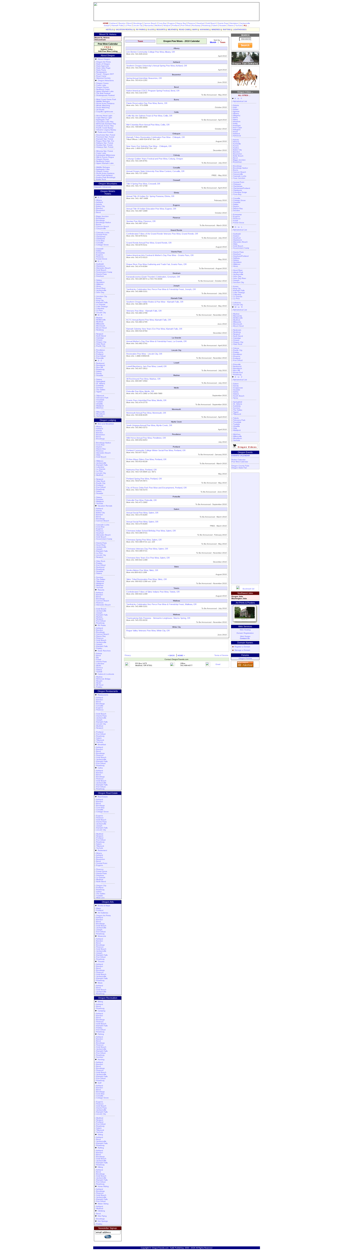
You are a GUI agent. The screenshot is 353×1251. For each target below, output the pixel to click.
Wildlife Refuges (103, 101)
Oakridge (100, 338)
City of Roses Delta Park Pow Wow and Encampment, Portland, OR (156, 488)
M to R (238, 307)
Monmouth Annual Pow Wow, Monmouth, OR (146, 413)
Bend (129, 23)
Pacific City (100, 346)
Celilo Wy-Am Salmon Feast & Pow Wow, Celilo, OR (149, 116)
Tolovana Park (102, 398)
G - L (99, 261)
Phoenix (99, 352)
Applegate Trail (102, 120)
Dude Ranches (103, 651)
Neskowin (237, 330)
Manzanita (148, 25)
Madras (99, 318)
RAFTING (227, 30)
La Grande (100, 304)
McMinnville (101, 320)
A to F (238, 98)
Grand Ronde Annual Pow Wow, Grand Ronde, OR (149, 243)
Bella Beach (238, 156)
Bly (97, 657)
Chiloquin (237, 184)
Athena (236, 142)
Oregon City (101, 342)
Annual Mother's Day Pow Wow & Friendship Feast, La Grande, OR (156, 341)
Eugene (171, 23)
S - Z (99, 361)
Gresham (100, 276)
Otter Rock (100, 344)
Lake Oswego (102, 306)
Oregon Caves (102, 83)
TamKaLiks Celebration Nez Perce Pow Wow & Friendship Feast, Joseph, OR (161, 289)
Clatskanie (100, 239)
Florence (191, 23)
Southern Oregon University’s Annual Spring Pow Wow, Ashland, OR (156, 66)
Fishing (100, 1034)
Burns (98, 224)
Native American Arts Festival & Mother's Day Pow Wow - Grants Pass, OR (160, 255)
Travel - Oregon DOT (105, 74)
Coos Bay (162, 23)
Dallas (98, 251)
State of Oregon (103, 64)
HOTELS (109, 30)
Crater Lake (101, 85)
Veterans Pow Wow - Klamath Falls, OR (144, 311)
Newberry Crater (103, 89)
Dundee (236, 210)
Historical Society (103, 78)
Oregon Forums (245, 658)
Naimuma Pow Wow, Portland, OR (141, 470)
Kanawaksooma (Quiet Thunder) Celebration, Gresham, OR (153, 277)
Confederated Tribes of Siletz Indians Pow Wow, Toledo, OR (153, 592)
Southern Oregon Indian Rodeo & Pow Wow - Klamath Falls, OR (154, 302)
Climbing (101, 1211)
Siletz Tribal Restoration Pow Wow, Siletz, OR (146, 579)
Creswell (99, 249)
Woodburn (100, 414)
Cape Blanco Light (104, 118)
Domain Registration (245, 633)
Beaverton (100, 210)
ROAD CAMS (184, 30)
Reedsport (100, 365)
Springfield (100, 381)
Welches (99, 408)
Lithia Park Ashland (104, 175)
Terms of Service (221, 655)
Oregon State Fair (239, 468)
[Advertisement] (176, 34)
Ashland (113, 23)
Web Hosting (245, 630)
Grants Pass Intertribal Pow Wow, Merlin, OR (146, 400)
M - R (99, 315)
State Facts (101, 70)
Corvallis (99, 243)
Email (218, 664)
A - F (99, 197)
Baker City (100, 206)
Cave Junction (239, 178)
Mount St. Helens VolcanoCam (102, 39)
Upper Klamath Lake (105, 91)
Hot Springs (102, 1221)
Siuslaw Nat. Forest (104, 145)
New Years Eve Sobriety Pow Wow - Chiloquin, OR (149, 146)
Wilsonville (100, 412)
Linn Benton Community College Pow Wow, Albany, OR (150, 52)
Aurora (236, 146)
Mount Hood (101, 328)
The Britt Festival (103, 93)
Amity (235, 123)
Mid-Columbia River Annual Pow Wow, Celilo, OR (148, 125)
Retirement (102, 850)
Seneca (99, 668)
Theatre (100, 961)
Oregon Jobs (237, 596)
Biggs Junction (102, 216)
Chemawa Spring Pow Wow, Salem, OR (144, 540)
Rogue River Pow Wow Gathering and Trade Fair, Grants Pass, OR (156, 264)
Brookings (137, 23)
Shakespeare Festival (105, 95)
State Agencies (102, 66)
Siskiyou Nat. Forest (104, 143)
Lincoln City (138, 25)
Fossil (98, 660)
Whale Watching (103, 105)
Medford (158, 25)
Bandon (122, 23)
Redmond (100, 363)
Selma (235, 392)
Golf (99, 1083)
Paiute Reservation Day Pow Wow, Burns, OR (146, 103)
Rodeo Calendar (238, 460)
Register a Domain (241, 647)
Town (222, 42)
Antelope (237, 125)
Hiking (100, 1167)
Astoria (99, 204)
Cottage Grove (102, 245)
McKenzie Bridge (103, 679)
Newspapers (101, 72)
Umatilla (99, 404)
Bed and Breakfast (105, 424)
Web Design (245, 636)
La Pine (128, 25)
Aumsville (237, 144)
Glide (98, 455)
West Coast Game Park (106, 99)
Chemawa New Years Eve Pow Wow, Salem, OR (148, 558)
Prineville (100, 358)
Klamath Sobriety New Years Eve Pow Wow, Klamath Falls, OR (154, 329)
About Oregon (103, 59)
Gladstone (100, 266)
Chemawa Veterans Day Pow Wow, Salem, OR (147, 549)
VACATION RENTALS (125, 30)
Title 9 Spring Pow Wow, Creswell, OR (143, 184)
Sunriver (99, 388)
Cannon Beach (150, 23)
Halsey (99, 280)
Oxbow (236, 348)
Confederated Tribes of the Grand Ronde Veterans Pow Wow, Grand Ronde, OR (162, 234)
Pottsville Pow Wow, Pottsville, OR (141, 500)
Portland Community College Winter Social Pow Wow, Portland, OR (156, 450)
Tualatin (99, 402)
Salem (214, 25)
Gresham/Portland (241, 256)
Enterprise (100, 253)
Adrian (235, 109)
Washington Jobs (239, 598)
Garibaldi (100, 264)
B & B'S (151, 30)
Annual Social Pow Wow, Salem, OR (142, 513)
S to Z (238, 377)
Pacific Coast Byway (104, 128)
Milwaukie (100, 324)
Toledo (236, 418)
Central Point (101, 235)
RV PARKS (140, 30)
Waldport (100, 406)
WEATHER (172, 30)
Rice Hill (99, 367)
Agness (236, 111)
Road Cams (101, 76)
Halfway (236, 258)
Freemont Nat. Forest (105, 137)
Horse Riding (103, 1186)
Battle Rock (101, 179)
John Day (100, 292)
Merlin (98, 666)
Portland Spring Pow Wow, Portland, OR (144, 479)
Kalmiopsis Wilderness (105, 155)
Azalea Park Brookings (105, 177)
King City (100, 300)
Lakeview (100, 308)
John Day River (239, 278)
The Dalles (100, 390)
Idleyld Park (238, 272)
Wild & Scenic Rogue (105, 157)
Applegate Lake (103, 169)
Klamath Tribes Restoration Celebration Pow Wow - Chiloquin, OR (155, 137)
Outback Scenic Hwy (105, 126)
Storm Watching (103, 107)
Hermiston (234, 23)
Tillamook (100, 396)
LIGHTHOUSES (240, 30)
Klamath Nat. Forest (104, 139)
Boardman (100, 218)
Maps (98, 908)
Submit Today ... (108, 49)
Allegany (236, 115)
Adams (99, 653)
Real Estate (102, 797)
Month (213, 42)
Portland (175, 25)
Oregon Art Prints (103, 62)
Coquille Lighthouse (104, 112)
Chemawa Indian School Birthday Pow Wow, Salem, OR (151, 531)
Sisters (230, 25)
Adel (235, 107)
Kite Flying (102, 1216)
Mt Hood (99, 685)
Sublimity (100, 386)
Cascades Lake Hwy (104, 122)
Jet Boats (100, 109)
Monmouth (100, 326)
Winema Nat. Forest (104, 151)
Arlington (236, 130)
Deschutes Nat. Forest (105, 135)
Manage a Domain (241, 650)
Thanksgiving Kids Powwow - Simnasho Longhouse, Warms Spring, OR (158, 618)
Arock (235, 132)
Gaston (236, 236)
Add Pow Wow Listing (107, 51)
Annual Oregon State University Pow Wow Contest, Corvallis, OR (155, 171)
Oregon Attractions (105, 80)
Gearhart (200, 23)
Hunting (100, 1059)
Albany (99, 200)
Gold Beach (211, 23)
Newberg (100, 330)
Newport (166, 25)
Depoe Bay (181, 23)
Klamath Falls (117, 25)
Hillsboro (99, 284)
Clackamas (100, 237)
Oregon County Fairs (240, 466)
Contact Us (245, 638)
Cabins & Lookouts (105, 674)
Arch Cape (237, 128)
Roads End (238, 372)
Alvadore (236, 121)
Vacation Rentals (104, 506)
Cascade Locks (102, 233)
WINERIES (216, 30)
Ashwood (237, 136)
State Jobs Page (103, 68)
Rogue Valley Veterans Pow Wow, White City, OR (148, 630)
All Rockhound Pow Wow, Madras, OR (143, 379)
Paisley (99, 563)
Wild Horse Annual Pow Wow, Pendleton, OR (146, 438)
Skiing (100, 1134)
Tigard (98, 392)
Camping (101, 1011)
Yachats (238, 25)
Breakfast (101, 744)
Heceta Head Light (104, 116)
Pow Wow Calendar (239, 462)
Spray (235, 398)
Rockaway (196, 25)
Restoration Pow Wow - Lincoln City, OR (144, 354)
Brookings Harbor (103, 222)
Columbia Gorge (240, 192)
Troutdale (100, 400)
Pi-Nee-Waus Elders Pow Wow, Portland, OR (146, 459)
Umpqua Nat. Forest (104, 147)
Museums (101, 936)
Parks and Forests (105, 132)
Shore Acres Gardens (105, 103)
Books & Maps (103, 906)
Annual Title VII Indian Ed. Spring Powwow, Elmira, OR (150, 196)
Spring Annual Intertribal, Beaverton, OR (144, 78)
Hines (98, 286)
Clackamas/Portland (241, 188)
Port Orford (185, 25)
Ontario (99, 340)
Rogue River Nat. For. (105, 141)
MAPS (195, 30)
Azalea (236, 148)
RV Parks (101, 625)
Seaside (222, 25)
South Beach (238, 396)
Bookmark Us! (248, 589)
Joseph (107, 25)
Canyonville (101, 228)
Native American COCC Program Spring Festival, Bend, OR (152, 91)
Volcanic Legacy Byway (106, 130)
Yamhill (99, 672)
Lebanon (237, 303)
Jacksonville (245, 23)
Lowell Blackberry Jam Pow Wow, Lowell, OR (146, 366)
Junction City (101, 296)
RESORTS (160, 30)
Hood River (101, 288)
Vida (235, 428)
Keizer (98, 298)
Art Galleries (102, 913)
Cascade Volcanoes (102, 187)
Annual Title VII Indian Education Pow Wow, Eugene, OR (151, 209)
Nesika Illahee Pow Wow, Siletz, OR (142, 570)
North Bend (101, 336)
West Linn (100, 898)
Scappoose (238, 388)
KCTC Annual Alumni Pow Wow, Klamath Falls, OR (148, 320)
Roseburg (206, 25)
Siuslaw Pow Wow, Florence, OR (141, 221)
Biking (100, 1002)
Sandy (99, 373)
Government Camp (104, 272)
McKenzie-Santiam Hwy (106, 124)
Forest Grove (101, 259)
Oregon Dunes (102, 87)
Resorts (100, 590)
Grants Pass (223, 23)
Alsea (235, 119)
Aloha (235, 117)
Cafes (100, 768)
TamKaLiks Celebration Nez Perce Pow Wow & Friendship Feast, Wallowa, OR (161, 604)
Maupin (99, 681)
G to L (238, 227)
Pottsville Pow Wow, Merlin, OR (140, 391)
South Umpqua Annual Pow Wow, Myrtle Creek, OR (149, 425)
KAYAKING (204, 30)
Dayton (99, 447)
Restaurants (102, 695)
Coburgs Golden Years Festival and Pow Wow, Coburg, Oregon (154, 159)
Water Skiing (102, 1204)
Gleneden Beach (103, 268)
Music (100, 983)
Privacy (128, 655)
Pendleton (100, 350)
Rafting (100, 1148)
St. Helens (100, 383)
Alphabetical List (240, 101)
